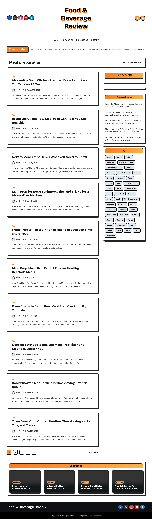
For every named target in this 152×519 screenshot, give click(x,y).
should (130, 220)
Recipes (15, 76)
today (127, 230)
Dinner (136, 173)
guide (109, 189)
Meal (118, 199)
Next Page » (93, 452)
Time (119, 230)
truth (137, 230)
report (133, 209)
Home (55, 40)
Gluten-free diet (131, 183)
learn (109, 199)
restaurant (111, 215)
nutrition (121, 204)
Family (109, 183)
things (109, 230)
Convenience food (114, 168)
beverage (110, 162)
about (109, 157)
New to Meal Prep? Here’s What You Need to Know (49, 157)
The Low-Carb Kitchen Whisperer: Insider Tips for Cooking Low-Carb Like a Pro (92, 489)
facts (130, 178)
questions (111, 209)
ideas (109, 194)
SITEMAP (95, 40)
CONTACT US (67, 40)
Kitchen (131, 194)
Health (118, 189)
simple (109, 225)
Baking (119, 157)
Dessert (110, 173)
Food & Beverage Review (76, 18)
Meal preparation (131, 199)
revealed (124, 215)
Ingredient (120, 194)
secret (109, 220)
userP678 (20, 90)
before (128, 157)
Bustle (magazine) (126, 162)
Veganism (111, 236)
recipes (123, 209)
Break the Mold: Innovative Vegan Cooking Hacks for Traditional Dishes (21, 489)
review (135, 215)
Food (118, 183)
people (132, 204)
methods (110, 204)
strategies (121, 225)
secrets (120, 220)
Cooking (129, 168)
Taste (132, 225)
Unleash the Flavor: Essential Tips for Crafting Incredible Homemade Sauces (56, 489)
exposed (119, 178)
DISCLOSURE (82, 40)
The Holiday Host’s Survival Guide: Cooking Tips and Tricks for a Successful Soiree (127, 489)
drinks (109, 178)
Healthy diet (131, 189)
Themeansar (95, 516)
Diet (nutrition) (124, 173)
